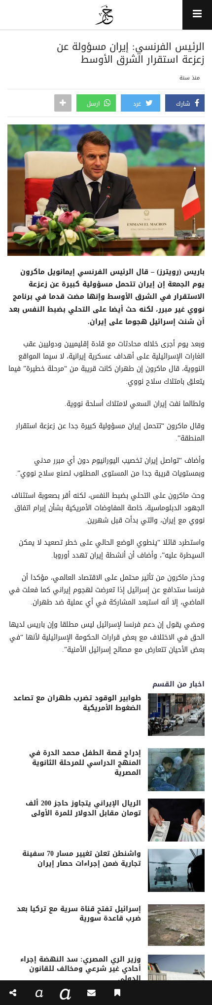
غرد (138, 103)
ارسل (94, 103)
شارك (184, 103)
